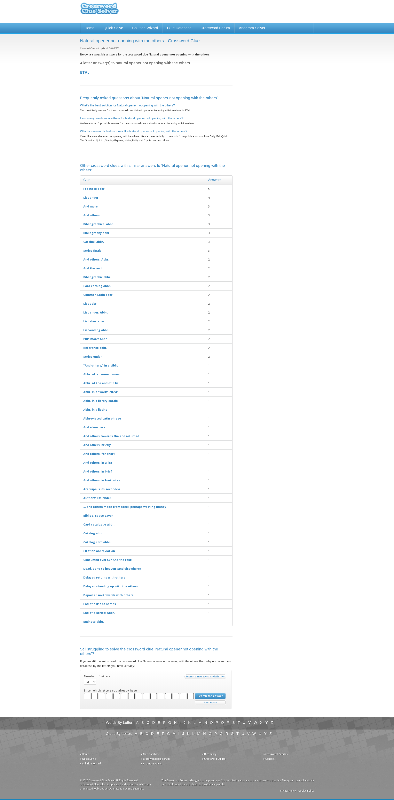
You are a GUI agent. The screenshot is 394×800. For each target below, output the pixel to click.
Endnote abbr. (93, 622)
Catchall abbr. (93, 242)
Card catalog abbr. (97, 286)
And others (91, 215)
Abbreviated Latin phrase (102, 418)
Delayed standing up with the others (110, 586)
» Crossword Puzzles (275, 754)
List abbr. (90, 303)
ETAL (84, 72)
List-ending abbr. (96, 330)
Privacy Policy (288, 790)
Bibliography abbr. (96, 233)
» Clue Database (150, 754)
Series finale (92, 250)
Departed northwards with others (108, 595)
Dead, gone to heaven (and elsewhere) (112, 569)
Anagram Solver (252, 28)
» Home (84, 754)
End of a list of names (99, 604)
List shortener (93, 321)
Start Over (210, 702)
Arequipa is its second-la (101, 489)
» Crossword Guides (214, 759)
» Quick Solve (88, 759)
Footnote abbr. (94, 189)
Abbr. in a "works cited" (100, 392)
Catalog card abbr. (97, 542)
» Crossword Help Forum (155, 759)
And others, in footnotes (101, 480)
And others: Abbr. (96, 259)
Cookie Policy (306, 790)
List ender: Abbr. (95, 312)
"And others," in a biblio (100, 365)
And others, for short (99, 454)
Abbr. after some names (101, 374)
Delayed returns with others (104, 577)
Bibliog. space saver (98, 516)
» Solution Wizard (90, 763)
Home (89, 28)
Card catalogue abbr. (99, 524)
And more (90, 206)
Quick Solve (113, 28)
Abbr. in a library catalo (100, 401)
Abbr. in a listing (95, 410)
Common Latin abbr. (98, 295)
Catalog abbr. (93, 533)
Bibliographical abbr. (98, 224)
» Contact (269, 759)
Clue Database (179, 28)
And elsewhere (94, 427)
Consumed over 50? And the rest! (107, 560)
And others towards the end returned (111, 436)
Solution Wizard (145, 28)
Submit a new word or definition (205, 677)
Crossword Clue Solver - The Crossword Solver (99, 10)
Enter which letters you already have (110, 690)
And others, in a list (97, 463)
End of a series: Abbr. (99, 613)
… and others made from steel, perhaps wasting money (124, 507)
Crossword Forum (215, 28)
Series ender (92, 357)
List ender (90, 197)
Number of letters (97, 676)
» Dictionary (209, 754)
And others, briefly (97, 445)
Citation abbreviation (99, 551)
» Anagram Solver (151, 763)
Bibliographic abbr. (97, 277)
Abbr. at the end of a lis (100, 383)
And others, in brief (97, 471)
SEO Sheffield (135, 788)
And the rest (92, 268)
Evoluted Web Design (95, 788)
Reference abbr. (95, 348)
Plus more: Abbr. (95, 339)
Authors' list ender (97, 498)
